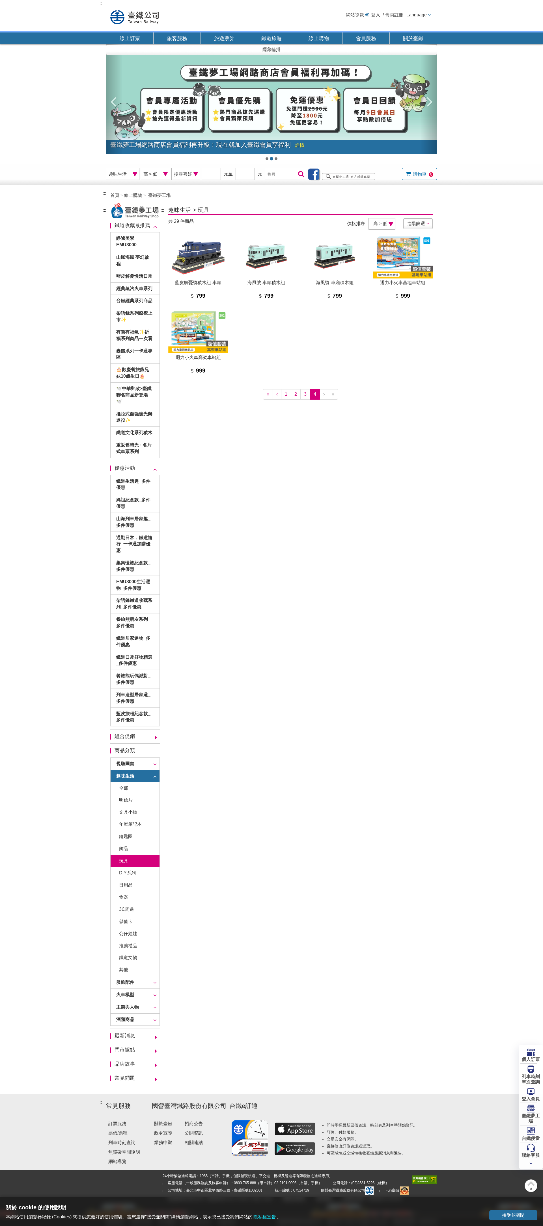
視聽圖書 (125, 763)
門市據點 (125, 1050)
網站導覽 (355, 14)
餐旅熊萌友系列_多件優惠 (133, 622)
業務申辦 (163, 1142)
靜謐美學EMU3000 (126, 241)
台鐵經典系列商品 (134, 300)
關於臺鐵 (413, 38)
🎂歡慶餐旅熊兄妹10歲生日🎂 (132, 372)
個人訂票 (531, 1059)
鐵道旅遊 (271, 38)
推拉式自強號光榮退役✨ (134, 417)
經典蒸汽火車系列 (134, 288)
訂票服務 (117, 1123)
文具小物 (128, 812)
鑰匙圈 (126, 836)
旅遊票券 (224, 38)
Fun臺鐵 (392, 1190)
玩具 (123, 861)
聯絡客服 (531, 1155)
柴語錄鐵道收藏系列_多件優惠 (134, 603)
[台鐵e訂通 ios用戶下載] (295, 1128)
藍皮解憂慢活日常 (134, 276)
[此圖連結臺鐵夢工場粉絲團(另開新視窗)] (343, 173)
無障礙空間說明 (124, 1152)
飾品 (123, 848)
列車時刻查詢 (121, 1142)
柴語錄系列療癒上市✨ (134, 316)
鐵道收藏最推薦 (132, 225)
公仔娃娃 (128, 933)
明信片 (126, 800)
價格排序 (356, 223)
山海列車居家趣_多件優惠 (133, 522)
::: (100, 3)
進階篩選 (416, 223)
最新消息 (125, 1035)
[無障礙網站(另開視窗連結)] (424, 1179)
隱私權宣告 (264, 1216)
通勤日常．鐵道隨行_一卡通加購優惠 (134, 544)
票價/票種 (118, 1133)
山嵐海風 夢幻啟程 (132, 260)
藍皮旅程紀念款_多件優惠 (133, 716)
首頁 (114, 195)
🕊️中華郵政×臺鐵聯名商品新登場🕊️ (134, 395)
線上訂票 (130, 38)
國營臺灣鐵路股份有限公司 (343, 1190)
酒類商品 (125, 1019)
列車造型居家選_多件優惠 (133, 698)
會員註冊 (394, 14)
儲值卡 (126, 921)
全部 (123, 788)
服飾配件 (125, 982)
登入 (375, 14)
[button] (114, 99)
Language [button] (416, 14)
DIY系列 (127, 872)
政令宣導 (163, 1133)
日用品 (126, 885)
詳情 (299, 145)
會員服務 (366, 38)
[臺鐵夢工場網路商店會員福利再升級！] (271, 104)
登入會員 (531, 1098)
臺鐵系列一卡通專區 (134, 354)
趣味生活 (125, 776)
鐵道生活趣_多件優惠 (133, 484)
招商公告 (194, 1123)
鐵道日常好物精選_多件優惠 (134, 660)
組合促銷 (125, 736)
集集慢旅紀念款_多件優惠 (133, 566)
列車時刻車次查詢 (531, 1079)
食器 (123, 897)
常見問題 (125, 1078)
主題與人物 (127, 1007)
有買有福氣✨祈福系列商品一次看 (134, 335)
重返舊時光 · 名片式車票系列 (134, 448)
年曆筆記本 (130, 824)
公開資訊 (194, 1133)
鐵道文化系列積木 (134, 432)
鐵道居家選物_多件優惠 (133, 641)
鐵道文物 (128, 957)
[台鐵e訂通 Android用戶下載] (295, 1148)
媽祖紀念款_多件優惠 (133, 503)
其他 (123, 969)
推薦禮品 (128, 945)
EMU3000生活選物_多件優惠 (133, 585)
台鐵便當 (531, 1138)
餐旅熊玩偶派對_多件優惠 (133, 679)
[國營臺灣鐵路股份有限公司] (134, 16)
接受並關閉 (513, 1215)
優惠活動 (125, 468)
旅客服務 (177, 38)
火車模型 (125, 994)
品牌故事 (125, 1064)
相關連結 (194, 1142)
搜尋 (300, 174)
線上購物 (319, 38)
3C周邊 (126, 909)
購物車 (422, 174)
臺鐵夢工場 (531, 1118)
